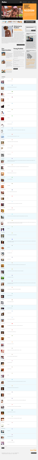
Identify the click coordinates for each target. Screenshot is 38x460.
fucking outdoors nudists (30, 67)
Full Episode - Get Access (21, 44)
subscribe (33, 30)
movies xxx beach (30, 59)
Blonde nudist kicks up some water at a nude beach (9, 60)
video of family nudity (30, 60)
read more (15, 68)
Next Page (33, 450)
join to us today (30, 21)
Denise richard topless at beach (30, 33)
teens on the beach (30, 64)
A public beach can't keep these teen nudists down (9, 69)
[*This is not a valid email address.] (30, 29)
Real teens (7, 52)
